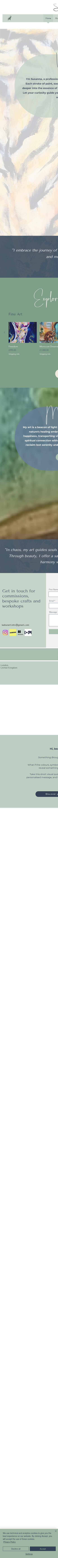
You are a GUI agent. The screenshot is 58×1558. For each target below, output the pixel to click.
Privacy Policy (9, 1541)
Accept (43, 1548)
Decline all (15, 1548)
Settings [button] (29, 1554)
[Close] (54, 1532)
